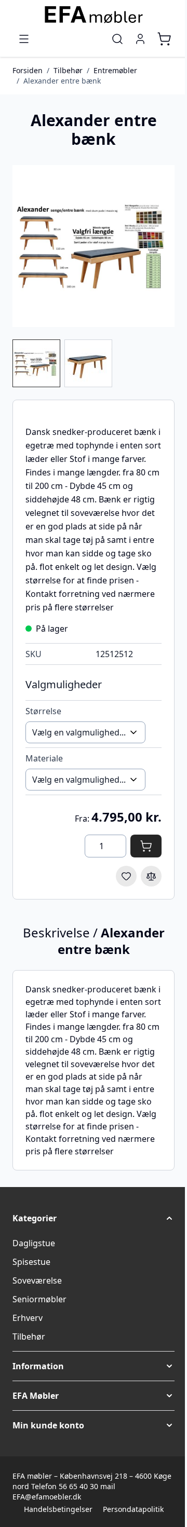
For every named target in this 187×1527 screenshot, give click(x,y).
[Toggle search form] (117, 39)
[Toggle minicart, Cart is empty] (164, 39)
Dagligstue (33, 1243)
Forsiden (27, 70)
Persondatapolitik (133, 1509)
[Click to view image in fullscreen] (93, 246)
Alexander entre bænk (62, 81)
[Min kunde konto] (140, 39)
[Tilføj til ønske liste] (126, 876)
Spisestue (31, 1261)
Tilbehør (68, 70)
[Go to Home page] (93, 14)
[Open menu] (23, 39)
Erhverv (27, 1318)
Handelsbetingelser (58, 1509)
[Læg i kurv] (146, 846)
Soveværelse (37, 1280)
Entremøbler (115, 70)
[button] (93, 1218)
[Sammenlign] (151, 876)
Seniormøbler (39, 1299)
